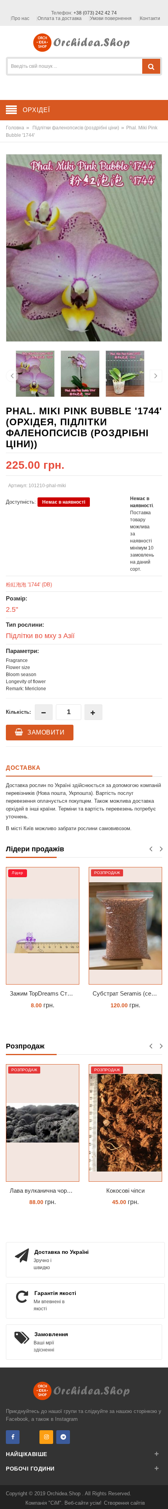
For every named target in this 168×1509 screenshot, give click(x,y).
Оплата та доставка (60, 18)
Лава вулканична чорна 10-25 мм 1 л (44, 1190)
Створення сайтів (124, 1503)
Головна (15, 128)
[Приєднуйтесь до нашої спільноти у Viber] (29, 1437)
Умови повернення (111, 18)
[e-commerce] (84, 42)
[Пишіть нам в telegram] (63, 1437)
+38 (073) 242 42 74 (95, 13)
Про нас (20, 18)
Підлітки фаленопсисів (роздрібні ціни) (75, 128)
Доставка (23, 767)
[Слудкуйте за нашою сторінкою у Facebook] (13, 1437)
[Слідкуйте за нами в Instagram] (46, 1437)
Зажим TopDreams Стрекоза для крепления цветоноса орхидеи (44, 993)
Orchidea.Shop (64, 1493)
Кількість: (18, 712)
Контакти (150, 18)
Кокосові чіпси (125, 1190)
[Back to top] (160, 1495)
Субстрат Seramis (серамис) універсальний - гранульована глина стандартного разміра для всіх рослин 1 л (127, 993)
